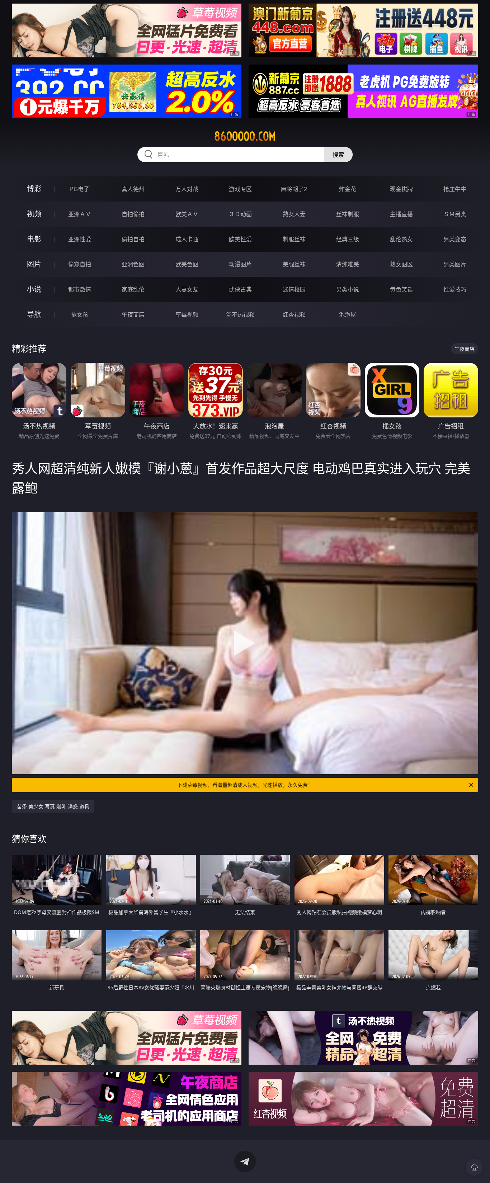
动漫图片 (240, 264)
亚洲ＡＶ (79, 214)
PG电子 (79, 189)
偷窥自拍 (79, 264)
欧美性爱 (240, 239)
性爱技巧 (454, 289)
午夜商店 (133, 314)
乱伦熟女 (401, 239)
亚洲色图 (133, 264)
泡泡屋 (347, 314)
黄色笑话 (401, 289)
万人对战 (186, 189)
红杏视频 (294, 314)
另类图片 (454, 264)
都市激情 (79, 289)
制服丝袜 (294, 239)
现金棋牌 (401, 189)
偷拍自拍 (133, 239)
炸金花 (347, 189)
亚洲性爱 (79, 239)
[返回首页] (474, 1167)
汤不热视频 (240, 314)
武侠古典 (240, 289)
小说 (34, 289)
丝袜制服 (347, 214)
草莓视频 (186, 314)
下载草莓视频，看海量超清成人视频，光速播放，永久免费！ (245, 784)
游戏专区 (240, 189)
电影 (34, 239)
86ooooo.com (245, 136)
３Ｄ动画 (240, 214)
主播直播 (401, 214)
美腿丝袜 (294, 264)
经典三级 (347, 239)
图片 (34, 264)
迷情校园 (294, 289)
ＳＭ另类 (454, 214)
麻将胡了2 (294, 189)
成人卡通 (186, 239)
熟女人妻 (294, 214)
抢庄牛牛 (454, 189)
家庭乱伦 (133, 289)
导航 (34, 314)
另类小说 (347, 289)
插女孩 (79, 314)
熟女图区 (401, 264)
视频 (34, 214)
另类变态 (454, 239)
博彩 (34, 189)
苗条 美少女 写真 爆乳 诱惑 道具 (53, 806)
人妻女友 (186, 289)
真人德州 (133, 189)
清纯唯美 (347, 264)
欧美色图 (186, 264)
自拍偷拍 (133, 214)
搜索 (338, 154)
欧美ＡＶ (186, 214)
